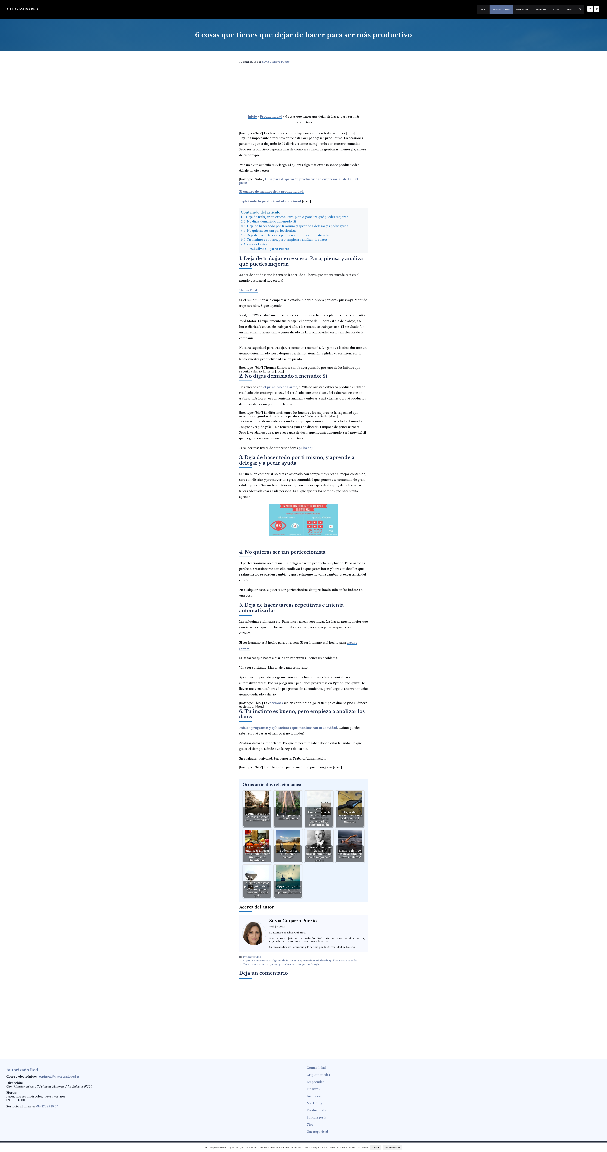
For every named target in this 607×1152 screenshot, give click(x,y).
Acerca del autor (255, 244)
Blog (570, 9)
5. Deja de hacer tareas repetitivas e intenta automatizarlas (286, 235)
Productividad (501, 9)
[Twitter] (596, 9)
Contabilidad (316, 1068)
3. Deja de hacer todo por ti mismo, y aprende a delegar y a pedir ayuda (296, 226)
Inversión (540, 9)
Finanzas (313, 1089)
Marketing (314, 1103)
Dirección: (14, 1083)
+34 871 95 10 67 (47, 1106)
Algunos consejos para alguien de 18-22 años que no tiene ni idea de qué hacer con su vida (300, 960)
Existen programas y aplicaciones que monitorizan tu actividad (288, 728)
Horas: (11, 1092)
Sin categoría (316, 1117)
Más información (392, 1147)
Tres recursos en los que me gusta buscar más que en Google (281, 964)
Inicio (483, 9)
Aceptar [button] (375, 1147)
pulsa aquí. (307, 448)
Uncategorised (317, 1132)
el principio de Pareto (280, 387)
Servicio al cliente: (20, 1106)
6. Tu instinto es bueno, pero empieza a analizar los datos (285, 239)
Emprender (522, 9)
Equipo (557, 9)
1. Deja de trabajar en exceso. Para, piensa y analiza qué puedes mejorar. (296, 217)
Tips (310, 1124)
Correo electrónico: (21, 1076)
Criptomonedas (318, 1075)
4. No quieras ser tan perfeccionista (270, 230)
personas (276, 703)
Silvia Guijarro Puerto (272, 249)
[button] (580, 9)
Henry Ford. (248, 290)
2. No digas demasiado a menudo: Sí (270, 221)
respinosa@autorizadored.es (58, 1076)
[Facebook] (590, 9)
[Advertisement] (302, 90)
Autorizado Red (22, 9)
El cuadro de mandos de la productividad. (271, 191)
